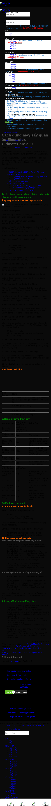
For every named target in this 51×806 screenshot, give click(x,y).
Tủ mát (8, 92)
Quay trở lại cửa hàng (17, 118)
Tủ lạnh (9, 72)
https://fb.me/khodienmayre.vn (22, 717)
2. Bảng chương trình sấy (17, 181)
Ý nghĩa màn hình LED (20, 179)
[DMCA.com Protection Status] (16, 694)
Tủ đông (9, 86)
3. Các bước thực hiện (16, 183)
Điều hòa (9, 39)
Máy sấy (9, 62)
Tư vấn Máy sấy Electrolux (38, 644)
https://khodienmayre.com (20, 709)
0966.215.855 (25, 685)
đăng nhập (14, 661)
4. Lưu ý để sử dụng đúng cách (20, 190)
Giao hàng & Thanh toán (17, 675)
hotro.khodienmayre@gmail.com (21, 713)
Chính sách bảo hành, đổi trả (19, 679)
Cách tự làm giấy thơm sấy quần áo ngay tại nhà (25, 129)
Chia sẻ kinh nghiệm (15, 99)
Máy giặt (9, 53)
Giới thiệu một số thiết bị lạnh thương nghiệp (24, 101)
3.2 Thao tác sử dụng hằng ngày (25, 188)
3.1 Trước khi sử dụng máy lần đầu (26, 186)
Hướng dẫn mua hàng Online (19, 671)
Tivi (6, 31)
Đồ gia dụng (11, 95)
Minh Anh (28, 148)
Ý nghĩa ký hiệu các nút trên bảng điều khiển (30, 176)
